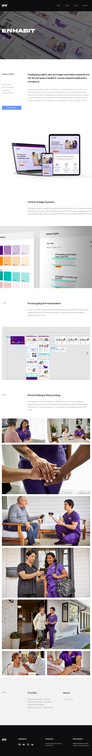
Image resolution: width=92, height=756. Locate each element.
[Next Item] (87, 353)
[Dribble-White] (19, 744)
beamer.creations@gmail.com (53, 743)
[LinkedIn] (32, 744)
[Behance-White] (23, 744)
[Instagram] (28, 744)
